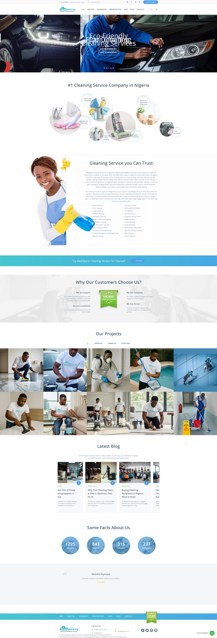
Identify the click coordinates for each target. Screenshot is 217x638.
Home (83, 9)
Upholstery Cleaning (99, 216)
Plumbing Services (121, 637)
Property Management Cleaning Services (106, 233)
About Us (90, 9)
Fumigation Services (107, 637)
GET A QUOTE (152, 2)
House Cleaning (98, 205)
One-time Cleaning (130, 205)
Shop (126, 9)
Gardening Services (75, 637)
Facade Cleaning (129, 219)
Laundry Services (129, 214)
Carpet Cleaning (98, 211)
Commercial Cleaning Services (102, 230)
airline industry (142, 187)
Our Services (101, 9)
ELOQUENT (107, 635)
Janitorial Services (130, 225)
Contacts (140, 9)
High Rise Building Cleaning (133, 230)
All (88, 343)
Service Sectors (115, 9)
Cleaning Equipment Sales (91, 637)
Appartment (125, 343)
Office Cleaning (97, 208)
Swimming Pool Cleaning (132, 208)
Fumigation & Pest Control (132, 216)
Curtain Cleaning (129, 222)
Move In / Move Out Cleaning (102, 219)
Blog (132, 9)
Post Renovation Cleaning (101, 225)
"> (160, 121)
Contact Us (139, 260)
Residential (98, 343)
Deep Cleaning (129, 233)
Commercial (112, 343)
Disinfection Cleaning (99, 222)
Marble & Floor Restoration (133, 228)
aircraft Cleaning (129, 236)
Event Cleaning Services (100, 228)
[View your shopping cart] (156, 9)
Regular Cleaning (98, 236)
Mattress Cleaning (98, 214)
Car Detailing (128, 211)
